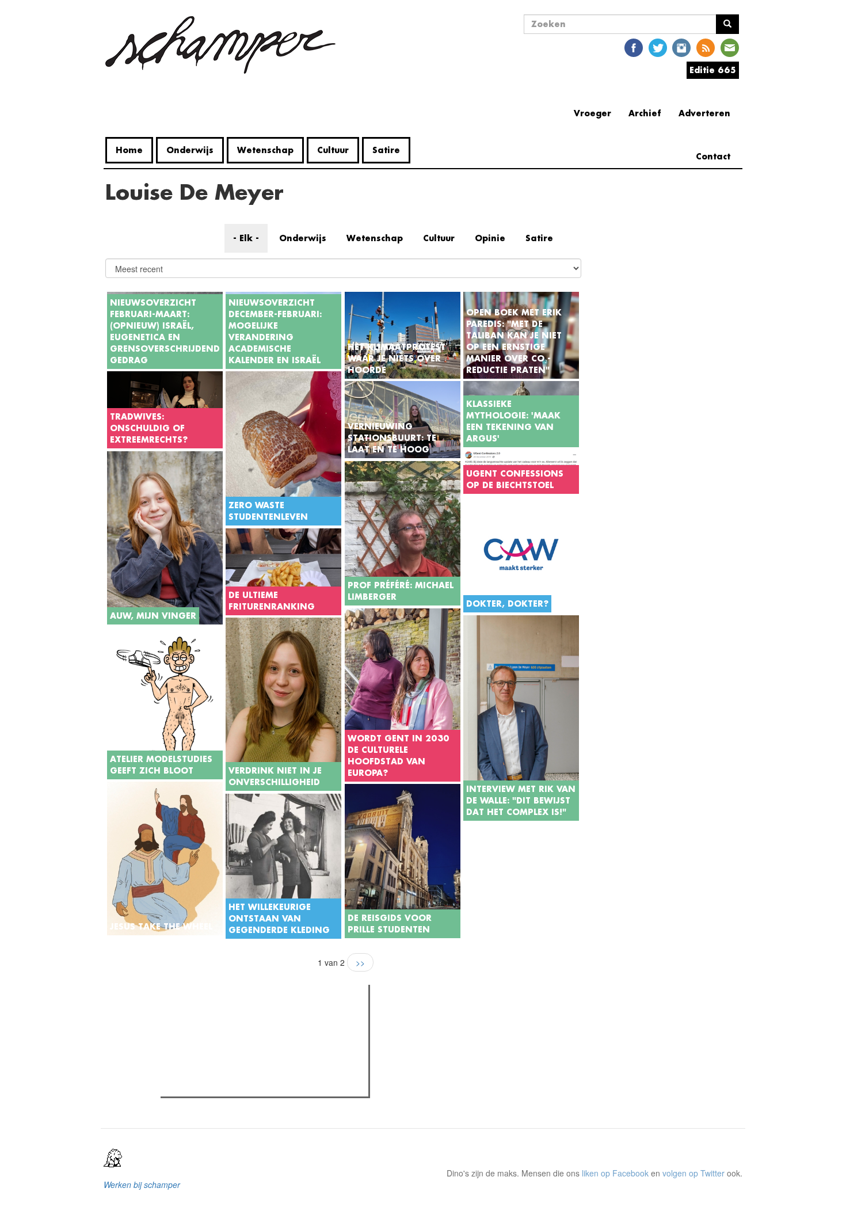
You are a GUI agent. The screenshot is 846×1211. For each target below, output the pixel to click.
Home (129, 149)
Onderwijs (190, 149)
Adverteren (704, 113)
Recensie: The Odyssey (226, 1069)
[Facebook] (633, 46)
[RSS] (705, 46)
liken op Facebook (615, 1173)
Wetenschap (265, 149)
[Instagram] (681, 46)
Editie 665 (712, 69)
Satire (386, 149)
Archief (644, 113)
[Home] (224, 45)
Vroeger (592, 113)
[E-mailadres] (730, 46)
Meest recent (266, 1019)
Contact (713, 156)
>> (360, 962)
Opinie (490, 238)
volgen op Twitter (693, 1173)
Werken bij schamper (142, 1184)
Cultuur (333, 149)
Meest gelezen (198, 1019)
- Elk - (246, 238)
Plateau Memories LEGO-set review (248, 1084)
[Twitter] (658, 46)
